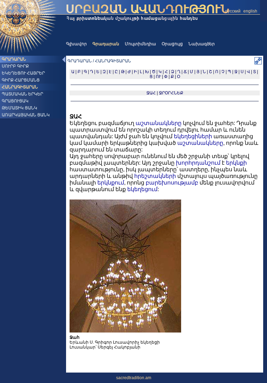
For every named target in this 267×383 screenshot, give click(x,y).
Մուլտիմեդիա (140, 43)
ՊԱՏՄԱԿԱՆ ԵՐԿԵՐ (22, 94)
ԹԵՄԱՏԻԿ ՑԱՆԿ (19, 107)
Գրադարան (105, 43)
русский (233, 11)
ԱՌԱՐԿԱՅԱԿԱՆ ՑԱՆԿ (26, 114)
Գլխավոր (76, 43)
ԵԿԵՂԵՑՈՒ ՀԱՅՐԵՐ (23, 73)
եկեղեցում (142, 189)
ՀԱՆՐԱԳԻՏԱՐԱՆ (20, 87)
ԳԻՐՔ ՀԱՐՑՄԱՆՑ (21, 80)
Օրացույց (172, 43)
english (250, 11)
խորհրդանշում (198, 163)
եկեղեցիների (193, 136)
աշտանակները (158, 123)
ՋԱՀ (151, 93)
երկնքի (236, 163)
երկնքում (110, 183)
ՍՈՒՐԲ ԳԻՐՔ (15, 66)
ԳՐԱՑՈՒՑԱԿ (15, 101)
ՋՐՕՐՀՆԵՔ (171, 93)
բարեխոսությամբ (172, 183)
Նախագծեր (201, 43)
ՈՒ (158, 76)
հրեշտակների (155, 176)
